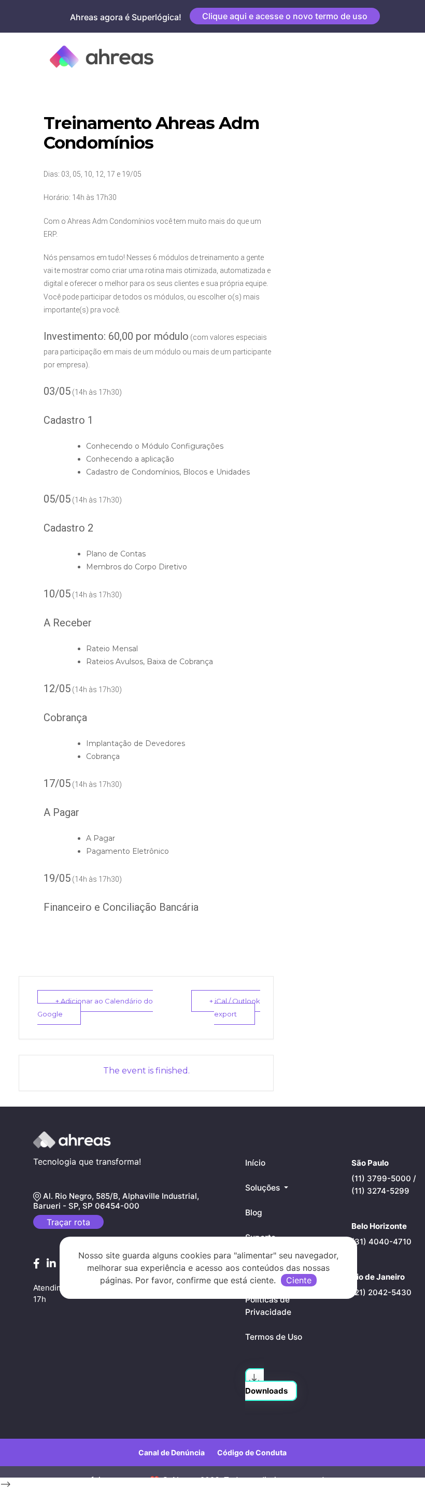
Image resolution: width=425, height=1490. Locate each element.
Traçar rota (68, 1222)
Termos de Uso (273, 1337)
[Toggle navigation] (385, 56)
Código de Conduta (252, 1452)
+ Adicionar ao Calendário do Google (95, 1007)
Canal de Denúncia (171, 1452)
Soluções (263, 1188)
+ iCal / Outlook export (234, 1007)
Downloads (266, 1391)
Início (255, 1163)
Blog (253, 1212)
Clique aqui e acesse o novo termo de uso (284, 16)
